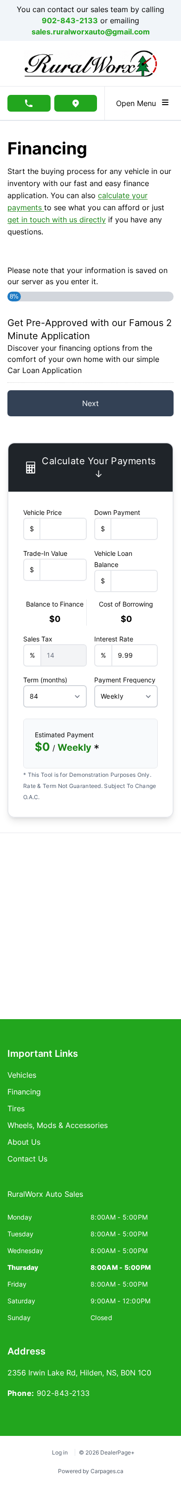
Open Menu (138, 103)
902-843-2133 (70, 20)
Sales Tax (37, 639)
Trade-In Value (45, 553)
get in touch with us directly (56, 219)
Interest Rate (113, 639)
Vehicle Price (42, 512)
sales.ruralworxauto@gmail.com (91, 31)
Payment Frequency (124, 680)
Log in (60, 1452)
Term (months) (45, 680)
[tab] (45, 1198)
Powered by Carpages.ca (90, 1471)
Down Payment (117, 512)
